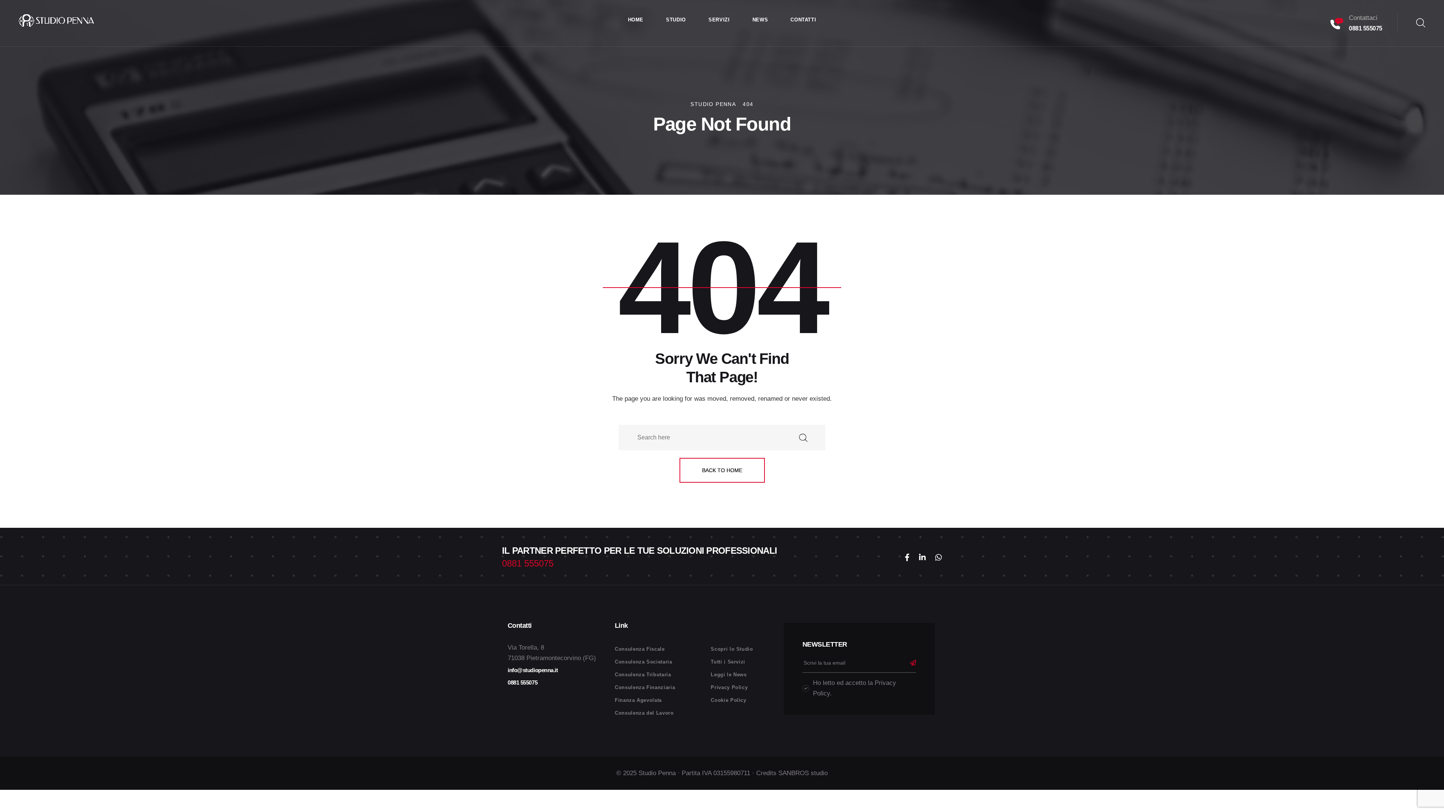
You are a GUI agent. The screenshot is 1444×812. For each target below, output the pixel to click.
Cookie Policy (728, 700)
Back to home (722, 470)
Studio (676, 20)
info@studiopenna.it (533, 670)
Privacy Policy (729, 687)
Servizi (719, 20)
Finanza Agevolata (638, 700)
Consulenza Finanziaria (645, 687)
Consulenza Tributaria (643, 674)
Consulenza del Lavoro (644, 713)
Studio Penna (657, 773)
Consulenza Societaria (643, 662)
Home (636, 20)
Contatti (803, 20)
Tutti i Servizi (728, 662)
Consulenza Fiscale (640, 649)
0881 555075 (1365, 28)
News (760, 20)
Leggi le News (728, 674)
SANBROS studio (803, 773)
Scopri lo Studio (732, 649)
